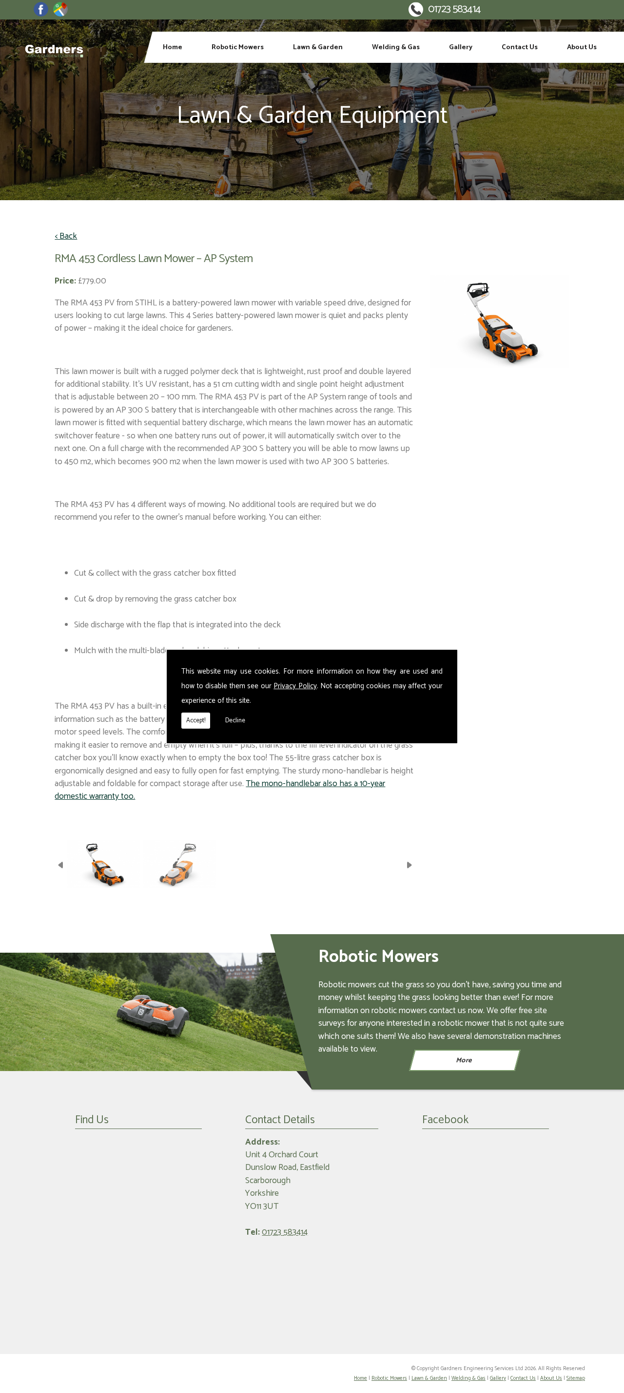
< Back (66, 236)
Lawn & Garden (318, 47)
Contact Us (520, 47)
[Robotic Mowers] (156, 1012)
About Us (582, 47)
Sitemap (575, 1378)
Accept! (195, 720)
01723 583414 (454, 9)
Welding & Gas (396, 47)
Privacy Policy (295, 686)
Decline (235, 720)
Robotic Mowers (238, 47)
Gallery (460, 47)
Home (172, 47)
